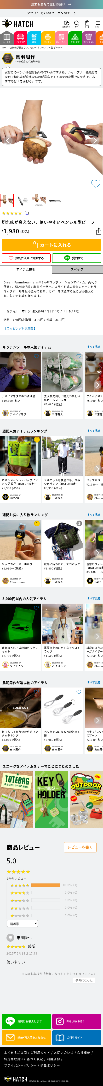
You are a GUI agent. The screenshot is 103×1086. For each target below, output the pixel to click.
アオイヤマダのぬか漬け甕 (18, 396)
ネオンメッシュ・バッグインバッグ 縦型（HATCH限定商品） (20, 482)
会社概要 (83, 1052)
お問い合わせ (64, 1052)
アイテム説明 (26, 269)
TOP (4, 48)
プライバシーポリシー (20, 1065)
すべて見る (94, 347)
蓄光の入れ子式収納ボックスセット (20, 649)
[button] (76, 24)
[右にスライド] (97, 385)
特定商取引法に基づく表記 (23, 1059)
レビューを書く (80, 847)
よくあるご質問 (15, 1052)
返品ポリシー (50, 1065)
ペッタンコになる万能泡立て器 (62, 733)
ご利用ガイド (40, 1052)
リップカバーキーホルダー (18, 564)
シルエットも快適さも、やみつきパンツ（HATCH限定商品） (62, 482)
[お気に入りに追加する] (96, 183)
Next (95, 140)
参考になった (84, 980)
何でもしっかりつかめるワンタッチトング (20, 733)
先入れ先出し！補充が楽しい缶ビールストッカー (62, 398)
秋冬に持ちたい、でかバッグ (62, 564)
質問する (78, 258)
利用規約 (53, 1059)
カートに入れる (55, 245)
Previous (8, 140)
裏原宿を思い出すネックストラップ (62, 649)
